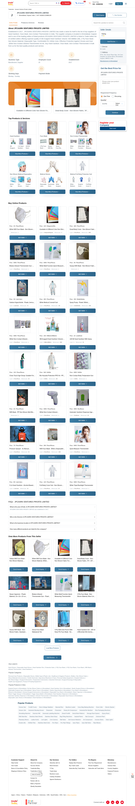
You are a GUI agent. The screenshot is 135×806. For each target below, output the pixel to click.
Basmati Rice (59, 707)
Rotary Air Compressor (70, 710)
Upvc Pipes (76, 722)
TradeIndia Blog (35, 768)
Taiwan (23, 795)
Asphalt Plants (78, 716)
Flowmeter (58, 710)
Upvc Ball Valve (86, 722)
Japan (13, 795)
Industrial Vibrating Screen (36, 710)
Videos (110, 774)
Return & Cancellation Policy (19, 768)
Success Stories (35, 765)
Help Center (14, 763)
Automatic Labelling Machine (51, 713)
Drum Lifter (99, 707)
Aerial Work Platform (78, 713)
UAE (48, 795)
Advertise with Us (55, 763)
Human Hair (22, 707)
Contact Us (33, 778)
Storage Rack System (93, 713)
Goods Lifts (22, 722)
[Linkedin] (112, 802)
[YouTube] (122, 802)
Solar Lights (109, 719)
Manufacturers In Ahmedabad (108, 61)
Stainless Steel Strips (51, 716)
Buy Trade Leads (74, 765)
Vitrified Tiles (31, 722)
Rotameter (49, 710)
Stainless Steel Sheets (36, 716)
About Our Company (36, 763)
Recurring (118, 96)
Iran (64, 795)
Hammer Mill (36, 713)
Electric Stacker (109, 707)
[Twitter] (117, 802)
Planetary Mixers (24, 719)
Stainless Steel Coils (44, 722)
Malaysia (35, 795)
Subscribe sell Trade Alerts (96, 768)
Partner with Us (34, 781)
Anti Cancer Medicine (74, 719)
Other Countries (71, 795)
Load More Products (52, 648)
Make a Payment (35, 783)
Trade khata (53, 771)
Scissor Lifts (22, 710)
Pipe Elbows (96, 722)
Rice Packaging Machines (102, 710)
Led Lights (44, 719)
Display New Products (75, 763)
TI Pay (52, 768)
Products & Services (27, 23)
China (18, 795)
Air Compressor (87, 719)
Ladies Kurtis (35, 719)
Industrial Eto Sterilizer (86, 710)
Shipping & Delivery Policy (18, 771)
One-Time (107, 96)
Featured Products (113, 771)
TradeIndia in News (36, 771)
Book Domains (54, 765)
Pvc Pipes (55, 722)
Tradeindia (11, 9)
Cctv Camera (54, 719)
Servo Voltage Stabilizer (46, 707)
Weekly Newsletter (35, 786)
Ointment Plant (100, 716)
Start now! (112, 128)
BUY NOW (21, 237)
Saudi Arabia (54, 795)
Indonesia (42, 795)
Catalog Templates (55, 776)
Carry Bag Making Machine (86, 707)
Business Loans (54, 774)
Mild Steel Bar (23, 716)
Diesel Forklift (66, 713)
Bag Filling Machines (66, 716)
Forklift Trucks (32, 707)
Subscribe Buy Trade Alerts (77, 768)
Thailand (29, 795)
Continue (115, 112)
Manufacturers (112, 763)
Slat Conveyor (89, 716)
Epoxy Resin (105, 713)
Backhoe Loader (70, 707)
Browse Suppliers (93, 765)
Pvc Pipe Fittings (65, 722)
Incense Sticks (99, 719)
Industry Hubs (112, 765)
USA (61, 795)
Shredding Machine (24, 713)
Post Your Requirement (95, 763)
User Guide (14, 765)
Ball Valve (63, 719)
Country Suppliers (113, 768)
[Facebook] (108, 802)
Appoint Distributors (55, 779)
